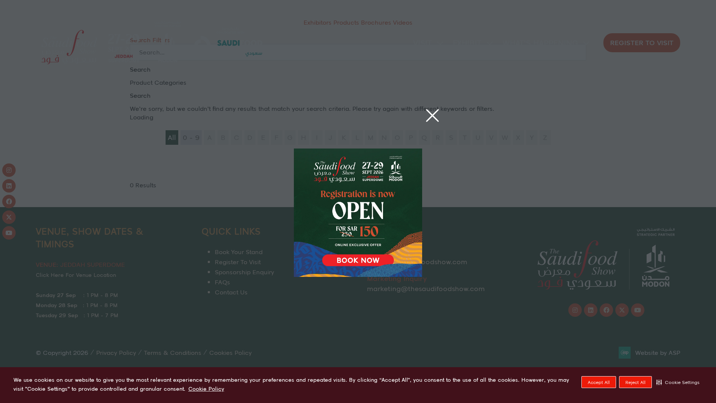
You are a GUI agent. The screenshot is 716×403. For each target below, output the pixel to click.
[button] (678, 382)
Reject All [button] (635, 382)
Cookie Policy (206, 388)
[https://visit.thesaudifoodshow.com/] (358, 274)
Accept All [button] (599, 382)
